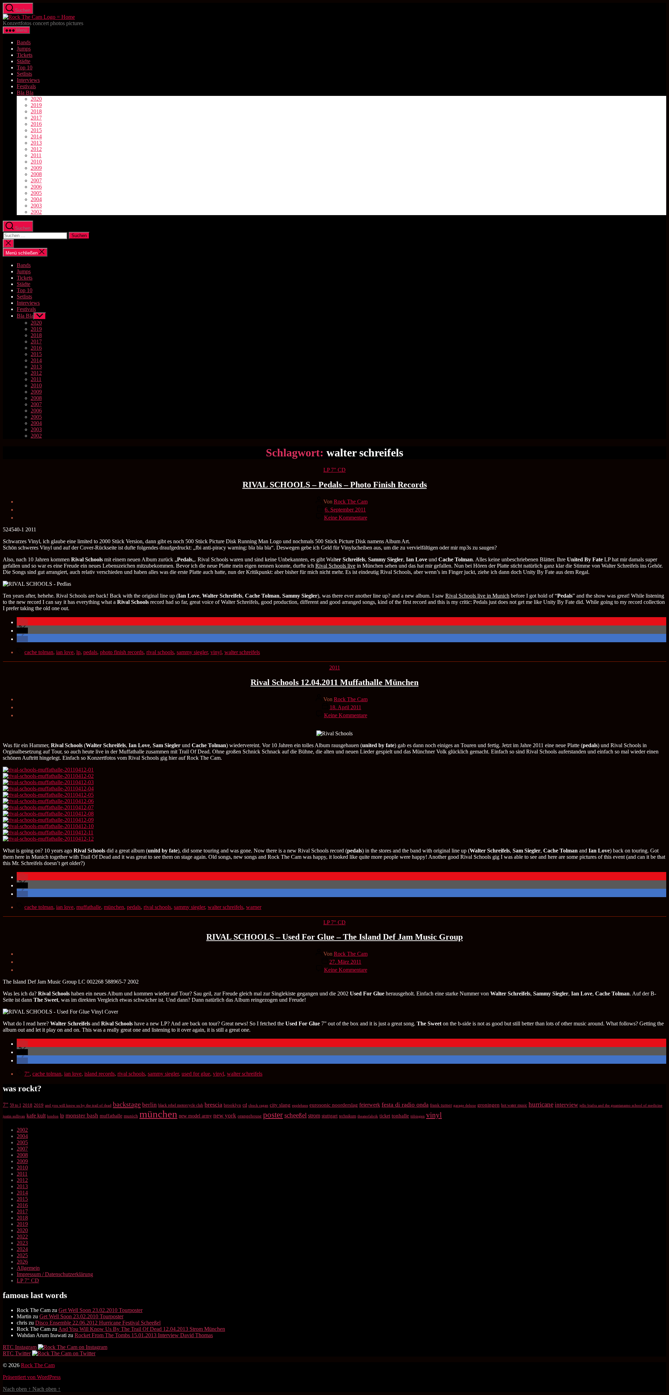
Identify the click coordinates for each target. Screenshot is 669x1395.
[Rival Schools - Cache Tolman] (48, 795)
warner (253, 907)
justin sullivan (14, 1116)
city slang (280, 1105)
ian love (65, 652)
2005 (36, 193)
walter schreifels (242, 652)
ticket (384, 1116)
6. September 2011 (345, 510)
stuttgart (330, 1116)
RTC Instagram (20, 1347)
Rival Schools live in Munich (477, 596)
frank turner (441, 1105)
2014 (36, 136)
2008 (36, 174)
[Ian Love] (48, 826)
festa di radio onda (405, 1104)
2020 (36, 99)
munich (131, 1116)
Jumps (24, 49)
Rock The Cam (351, 502)
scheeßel (295, 1115)
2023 (22, 1243)
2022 (22, 1236)
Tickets (24, 55)
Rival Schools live (335, 566)
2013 (36, 143)
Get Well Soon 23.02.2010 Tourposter (101, 1310)
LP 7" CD (334, 470)
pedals (90, 652)
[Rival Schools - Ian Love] (48, 807)
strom (314, 1116)
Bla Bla (25, 93)
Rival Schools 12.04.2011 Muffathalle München (334, 682)
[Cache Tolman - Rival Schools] (48, 782)
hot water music (514, 1105)
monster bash (82, 1115)
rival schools (160, 652)
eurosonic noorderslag (333, 1105)
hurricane (541, 1104)
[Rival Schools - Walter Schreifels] (48, 788)
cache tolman (38, 652)
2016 (36, 124)
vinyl (216, 652)
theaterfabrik (367, 1116)
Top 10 (24, 67)
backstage (127, 1104)
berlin (149, 1104)
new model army (195, 1116)
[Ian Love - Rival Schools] (48, 776)
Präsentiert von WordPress (32, 1377)
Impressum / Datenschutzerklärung (55, 1274)
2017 (36, 118)
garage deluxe (464, 1105)
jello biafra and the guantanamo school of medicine (620, 1105)
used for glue (196, 1074)
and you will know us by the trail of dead (78, 1105)
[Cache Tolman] (48, 820)
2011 (36, 155)
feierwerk (369, 1105)
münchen (114, 907)
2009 (36, 168)
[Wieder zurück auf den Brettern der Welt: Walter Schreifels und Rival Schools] (48, 832)
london (53, 1116)
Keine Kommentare (345, 518)
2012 (36, 149)
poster (273, 1114)
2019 (36, 105)
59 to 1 (15, 1105)
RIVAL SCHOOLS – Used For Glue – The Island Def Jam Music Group (334, 936)
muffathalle (88, 907)
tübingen (417, 1116)
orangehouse (250, 1116)
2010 (36, 162)
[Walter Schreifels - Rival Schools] (48, 770)
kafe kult (36, 1115)
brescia (213, 1104)
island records (99, 1074)
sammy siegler (192, 652)
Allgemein (28, 1268)
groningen (488, 1105)
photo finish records (122, 652)
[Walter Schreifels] (48, 801)
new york (224, 1115)
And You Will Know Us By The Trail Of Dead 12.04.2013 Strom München (141, 1329)
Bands (24, 42)
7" (27, 1074)
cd (245, 1105)
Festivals (26, 86)
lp (78, 652)
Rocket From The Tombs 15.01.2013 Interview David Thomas (144, 1335)
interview (566, 1104)
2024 (22, 1249)
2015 (36, 130)
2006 (36, 187)
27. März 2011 (345, 962)
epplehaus (300, 1105)
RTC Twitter (17, 1353)
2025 (22, 1255)
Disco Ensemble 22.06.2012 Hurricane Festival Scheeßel (98, 1323)
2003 (36, 206)
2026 (22, 1262)
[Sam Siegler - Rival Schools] (48, 839)
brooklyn (232, 1105)
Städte (23, 61)
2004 (36, 199)
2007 (36, 180)
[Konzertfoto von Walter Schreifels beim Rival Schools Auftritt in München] (48, 814)
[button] (22, 622)
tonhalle (400, 1116)
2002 (36, 212)
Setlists (24, 74)
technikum (347, 1116)
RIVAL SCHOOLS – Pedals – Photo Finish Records (335, 484)
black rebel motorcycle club (180, 1105)
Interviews (28, 80)
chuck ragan (258, 1105)
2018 (36, 111)
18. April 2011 (345, 707)
